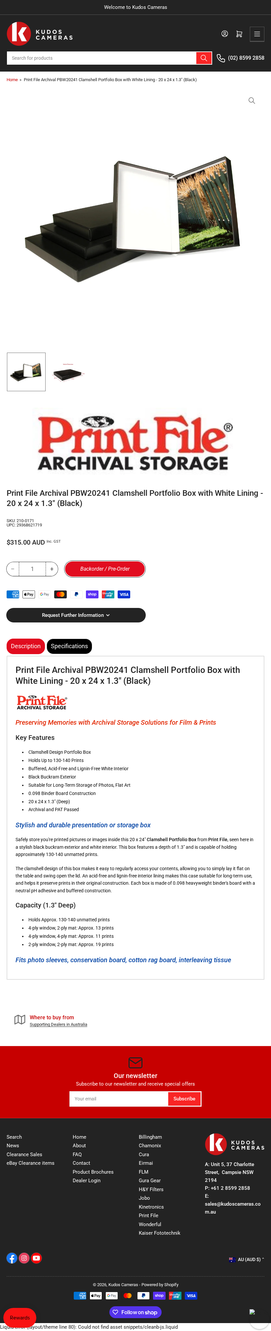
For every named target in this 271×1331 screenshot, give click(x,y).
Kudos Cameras (123, 1284)
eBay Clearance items (31, 1163)
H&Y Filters (151, 1189)
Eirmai (146, 1163)
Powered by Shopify (159, 1284)
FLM (143, 1172)
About (79, 1146)
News (13, 1146)
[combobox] (110, 58)
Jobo (144, 1198)
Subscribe (184, 1099)
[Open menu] (257, 34)
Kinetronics (151, 1207)
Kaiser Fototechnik (159, 1233)
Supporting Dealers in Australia (58, 1024)
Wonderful (150, 1224)
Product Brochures (93, 1172)
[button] (42, 702)
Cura (144, 1154)
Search (14, 1137)
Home (12, 79)
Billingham (150, 1137)
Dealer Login (86, 1181)
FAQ (77, 1154)
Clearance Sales (24, 1154)
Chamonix (150, 1146)
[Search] (204, 58)
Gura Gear (150, 1181)
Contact (81, 1163)
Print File (148, 1216)
